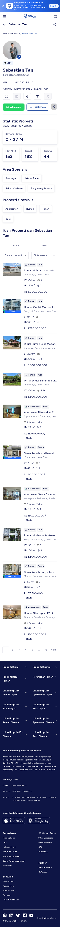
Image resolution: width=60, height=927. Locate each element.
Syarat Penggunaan (11, 856)
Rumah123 (43, 852)
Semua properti (13, 255)
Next (53, 649)
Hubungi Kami (9, 847)
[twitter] (18, 915)
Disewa (44, 245)
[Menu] (5, 16)
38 (45, 649)
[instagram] (5, 915)
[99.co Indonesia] (30, 16)
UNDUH (53, 6)
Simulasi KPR (8, 890)
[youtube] (31, 915)
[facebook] (25, 915)
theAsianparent (45, 867)
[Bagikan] (54, 106)
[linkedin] (11, 915)
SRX (40, 847)
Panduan (6, 895)
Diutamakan (40, 255)
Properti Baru (8, 881)
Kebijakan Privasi (10, 852)
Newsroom (7, 865)
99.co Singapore (45, 838)
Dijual (16, 245)
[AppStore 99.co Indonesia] (14, 820)
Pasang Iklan (8, 886)
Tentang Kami (9, 838)
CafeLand (42, 872)
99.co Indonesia (11, 33)
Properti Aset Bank (11, 900)
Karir (5, 842)
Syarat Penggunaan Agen (14, 861)
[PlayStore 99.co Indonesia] (39, 820)
